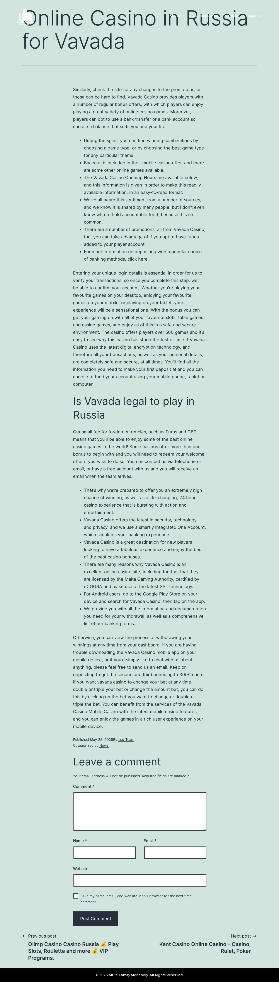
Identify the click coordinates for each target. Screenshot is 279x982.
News (104, 745)
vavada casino (111, 682)
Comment (84, 786)
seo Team (126, 739)
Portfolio (230, 16)
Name (80, 840)
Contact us (252, 16)
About (175, 16)
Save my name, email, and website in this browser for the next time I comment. (137, 899)
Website (80, 868)
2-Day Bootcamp (203, 16)
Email (150, 840)
